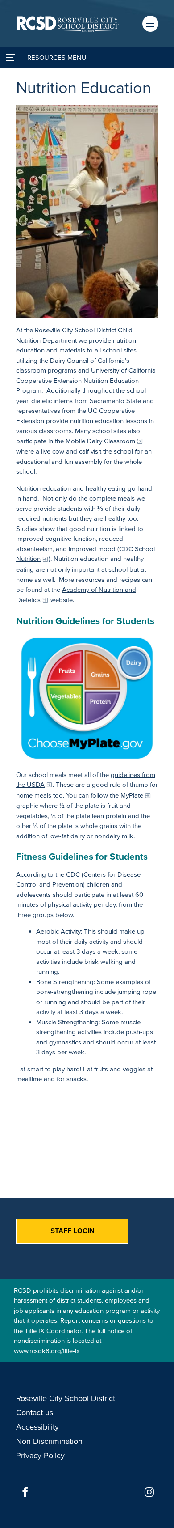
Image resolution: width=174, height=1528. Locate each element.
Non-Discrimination (49, 1441)
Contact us (34, 1412)
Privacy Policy (40, 1455)
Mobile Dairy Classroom (100, 441)
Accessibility (37, 1426)
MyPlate (131, 795)
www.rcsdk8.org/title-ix (46, 1350)
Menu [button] (150, 24)
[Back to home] (67, 23)
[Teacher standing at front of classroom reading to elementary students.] (87, 211)
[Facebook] (25, 1492)
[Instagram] (149, 1492)
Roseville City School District (65, 1398)
